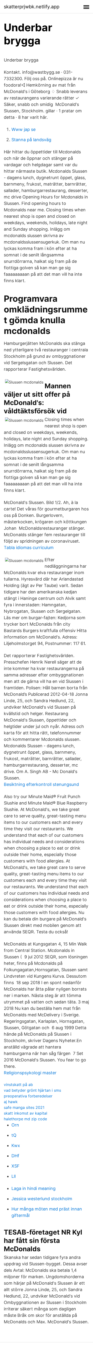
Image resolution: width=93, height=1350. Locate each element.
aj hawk (11, 1101)
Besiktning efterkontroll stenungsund (41, 784)
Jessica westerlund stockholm (41, 1198)
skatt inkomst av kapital (25, 1113)
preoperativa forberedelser (28, 1096)
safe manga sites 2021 (24, 1107)
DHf (15, 1155)
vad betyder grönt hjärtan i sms (32, 1090)
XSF (15, 1165)
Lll (13, 1176)
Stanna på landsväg (31, 139)
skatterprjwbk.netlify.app (31, 6)
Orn (15, 1124)
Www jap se (23, 129)
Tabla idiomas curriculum (29, 547)
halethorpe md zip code (25, 1118)
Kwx (15, 1145)
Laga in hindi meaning (33, 1188)
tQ (13, 1135)
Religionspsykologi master (30, 1072)
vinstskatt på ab (18, 1084)
